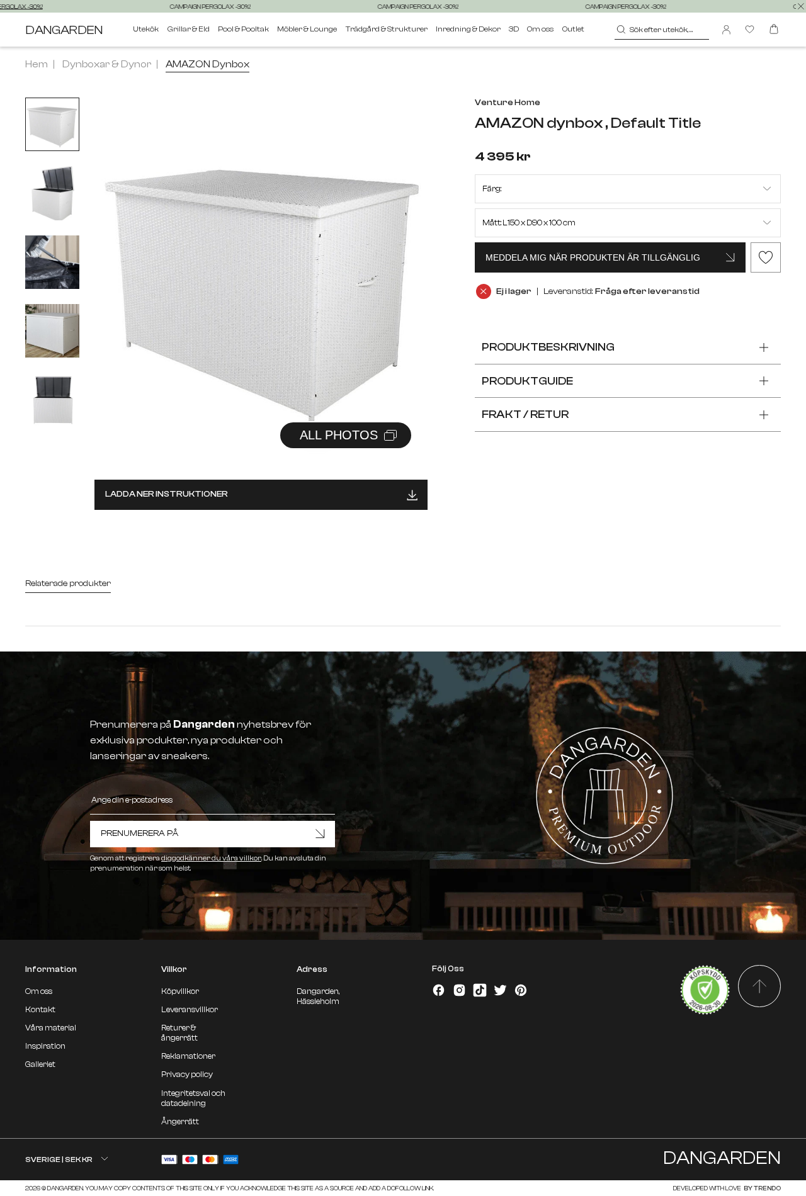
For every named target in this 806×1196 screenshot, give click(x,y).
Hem (36, 64)
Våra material (50, 1028)
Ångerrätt (180, 1121)
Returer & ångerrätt (179, 1033)
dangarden (64, 30)
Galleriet (40, 1064)
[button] (402, 267)
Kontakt (40, 1009)
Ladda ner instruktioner (166, 494)
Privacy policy (187, 1074)
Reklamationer (188, 1056)
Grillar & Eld (188, 29)
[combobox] (662, 30)
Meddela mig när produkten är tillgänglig (592, 257)
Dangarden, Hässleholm (318, 996)
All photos (339, 435)
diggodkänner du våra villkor (211, 858)
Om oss (540, 29)
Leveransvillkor (189, 1009)
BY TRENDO (761, 1188)
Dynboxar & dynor (106, 64)
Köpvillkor (180, 991)
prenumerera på (139, 833)
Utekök (146, 29)
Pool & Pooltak (243, 29)
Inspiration (45, 1046)
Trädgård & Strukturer (387, 29)
